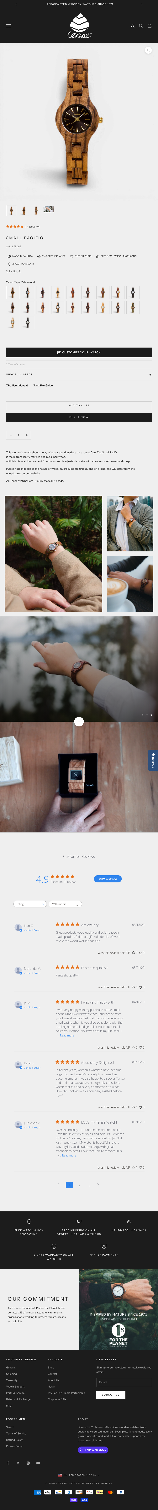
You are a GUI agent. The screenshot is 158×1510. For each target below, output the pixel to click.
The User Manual (17, 385)
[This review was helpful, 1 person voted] (133, 1107)
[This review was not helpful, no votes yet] (140, 953)
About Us (53, 1380)
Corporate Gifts (57, 1399)
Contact (52, 1374)
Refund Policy (14, 1440)
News (51, 1386)
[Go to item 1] (23, 210)
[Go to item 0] (11, 210)
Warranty (11, 1380)
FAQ (9, 1405)
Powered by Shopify (97, 1483)
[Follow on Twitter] (18, 1463)
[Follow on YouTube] (38, 1463)
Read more (67, 1035)
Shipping (11, 1374)
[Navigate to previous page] (59, 1184)
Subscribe (111, 1395)
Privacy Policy (14, 1446)
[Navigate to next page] (99, 1184)
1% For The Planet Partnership (66, 1393)
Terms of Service (16, 1433)
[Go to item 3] (48, 209)
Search (10, 1427)
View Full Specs (19, 374)
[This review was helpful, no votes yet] (133, 953)
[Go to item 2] (36, 210)
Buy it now (79, 417)
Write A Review (108, 879)
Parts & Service (15, 1393)
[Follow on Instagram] (28, 1463)
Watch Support (15, 1386)
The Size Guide (43, 385)
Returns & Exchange (18, 1399)
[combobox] (30, 904)
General (10, 1367)
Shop (51, 1367)
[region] (79, 669)
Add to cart (79, 405)
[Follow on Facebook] (8, 1463)
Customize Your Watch (81, 352)
